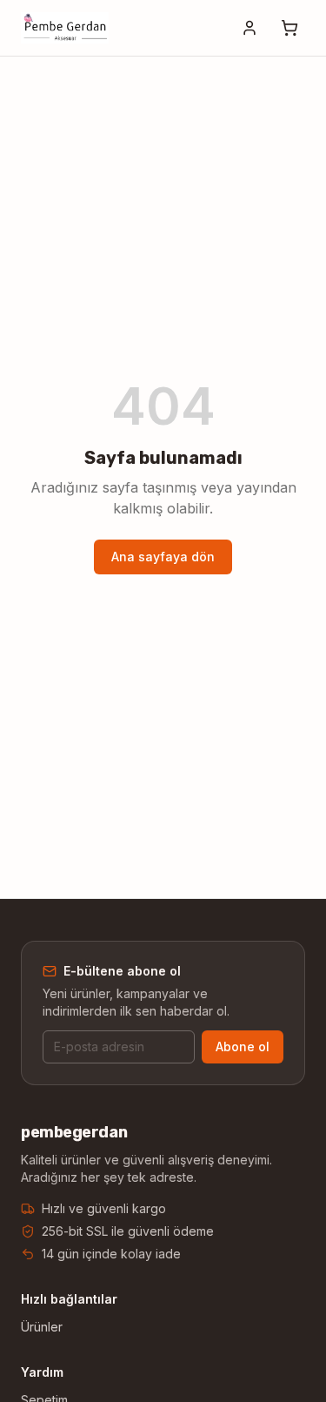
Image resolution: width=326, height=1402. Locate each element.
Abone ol (242, 1046)
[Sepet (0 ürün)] (289, 28)
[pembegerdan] (65, 28)
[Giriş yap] (249, 28)
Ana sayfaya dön (163, 556)
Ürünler (42, 1326)
